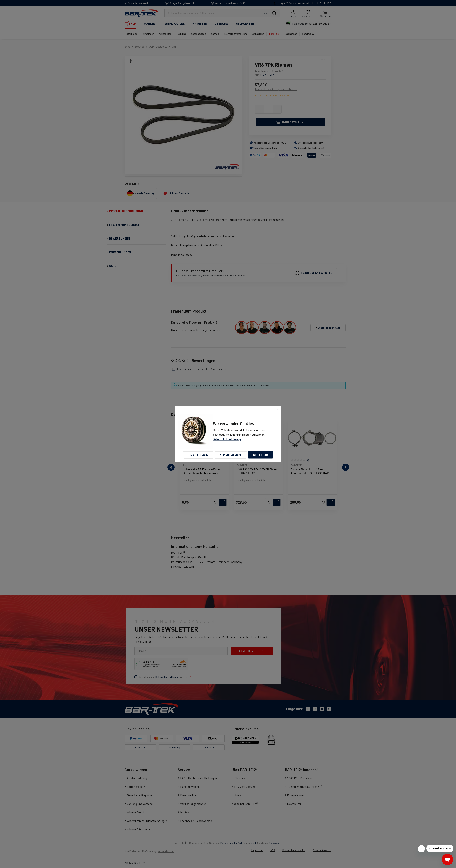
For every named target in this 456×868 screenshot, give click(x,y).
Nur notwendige (231, 455)
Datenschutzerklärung (227, 439)
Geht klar (260, 455)
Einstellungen (198, 455)
